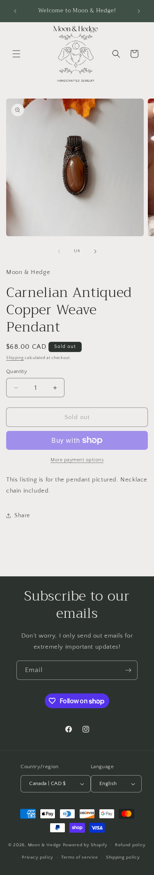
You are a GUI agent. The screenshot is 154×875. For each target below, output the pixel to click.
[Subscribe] (128, 670)
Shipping (15, 358)
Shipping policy (123, 857)
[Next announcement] (139, 11)
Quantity (16, 371)
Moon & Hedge (45, 844)
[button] (16, 54)
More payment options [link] (77, 460)
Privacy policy (37, 857)
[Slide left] (59, 251)
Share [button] (22, 515)
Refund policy (130, 845)
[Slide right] (95, 251)
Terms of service (79, 857)
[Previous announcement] (15, 11)
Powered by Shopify (85, 844)
